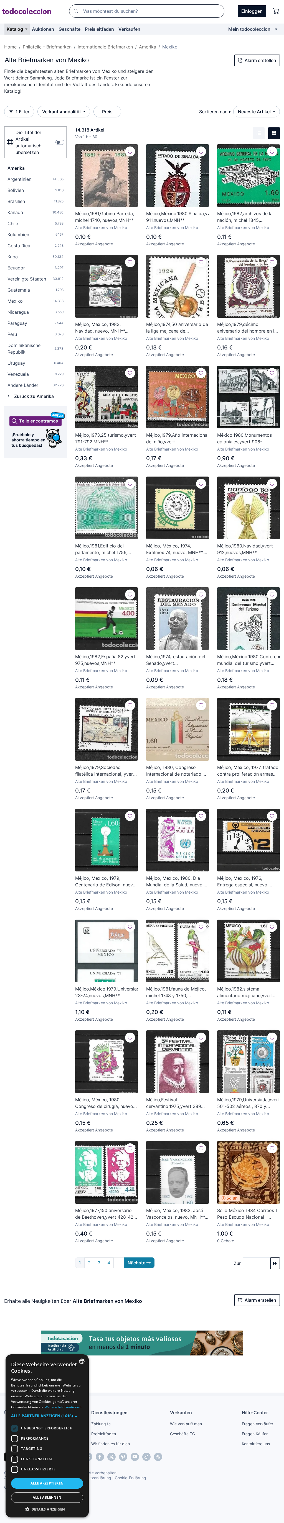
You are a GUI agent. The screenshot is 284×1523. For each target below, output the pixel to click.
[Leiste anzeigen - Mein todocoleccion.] (276, 29)
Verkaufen (129, 29)
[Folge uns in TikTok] (146, 1457)
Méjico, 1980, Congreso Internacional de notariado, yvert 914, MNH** (174, 771)
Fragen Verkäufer (257, 1423)
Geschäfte (69, 29)
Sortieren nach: (215, 111)
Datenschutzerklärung (91, 1477)
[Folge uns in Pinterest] (123, 1457)
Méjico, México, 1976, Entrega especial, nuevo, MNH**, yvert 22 (242, 881)
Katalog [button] (15, 29)
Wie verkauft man (186, 1423)
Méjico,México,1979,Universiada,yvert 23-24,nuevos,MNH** (106, 992)
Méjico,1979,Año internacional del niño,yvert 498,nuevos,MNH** (177, 438)
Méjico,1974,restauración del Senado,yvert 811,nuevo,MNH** (175, 660)
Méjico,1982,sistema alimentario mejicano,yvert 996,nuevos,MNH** (245, 992)
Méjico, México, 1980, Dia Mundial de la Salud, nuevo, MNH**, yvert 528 (175, 881)
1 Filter (22, 111)
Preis (107, 111)
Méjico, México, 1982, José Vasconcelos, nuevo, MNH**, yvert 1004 (176, 1214)
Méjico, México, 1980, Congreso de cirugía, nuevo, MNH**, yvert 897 (104, 1103)
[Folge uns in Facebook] (100, 1457)
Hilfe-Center (255, 1412)
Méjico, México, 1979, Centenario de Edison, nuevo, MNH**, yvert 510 (106, 881)
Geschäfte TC (182, 1433)
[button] (47, 1416)
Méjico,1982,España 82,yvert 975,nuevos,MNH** (105, 660)
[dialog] (47, 1435)
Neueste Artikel (255, 111)
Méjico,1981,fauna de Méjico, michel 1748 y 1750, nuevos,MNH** (176, 992)
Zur (237, 1263)
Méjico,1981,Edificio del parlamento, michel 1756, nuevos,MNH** (101, 549)
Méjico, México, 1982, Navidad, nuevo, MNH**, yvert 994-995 (100, 327)
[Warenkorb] (276, 11)
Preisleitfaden (99, 29)
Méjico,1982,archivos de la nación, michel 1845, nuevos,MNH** (245, 217)
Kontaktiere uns (256, 1443)
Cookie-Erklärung (130, 1477)
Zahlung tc (101, 1423)
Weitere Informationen (63, 1407)
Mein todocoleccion (249, 29)
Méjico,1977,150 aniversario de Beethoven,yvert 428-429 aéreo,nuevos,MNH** (105, 1214)
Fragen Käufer (255, 1433)
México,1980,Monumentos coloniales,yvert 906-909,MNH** (244, 438)
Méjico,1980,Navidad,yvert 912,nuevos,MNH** (245, 549)
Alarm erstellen (260, 60)
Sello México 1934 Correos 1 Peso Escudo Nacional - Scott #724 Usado (247, 1214)
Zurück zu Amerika (34, 396)
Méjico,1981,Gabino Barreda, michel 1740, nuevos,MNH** (104, 217)
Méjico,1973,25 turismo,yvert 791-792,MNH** (105, 438)
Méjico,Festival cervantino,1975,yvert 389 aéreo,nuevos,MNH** (173, 1103)
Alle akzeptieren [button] (47, 1483)
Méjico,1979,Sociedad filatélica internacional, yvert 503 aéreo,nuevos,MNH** (105, 771)
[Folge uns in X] (111, 1457)
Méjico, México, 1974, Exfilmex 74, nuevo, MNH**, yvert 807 (175, 549)
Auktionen (43, 29)
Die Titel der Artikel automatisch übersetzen (28, 142)
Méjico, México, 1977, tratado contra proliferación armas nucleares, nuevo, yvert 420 (247, 771)
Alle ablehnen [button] (47, 1497)
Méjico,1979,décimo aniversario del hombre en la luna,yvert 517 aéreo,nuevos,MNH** (247, 327)
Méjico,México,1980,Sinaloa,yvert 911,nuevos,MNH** (177, 217)
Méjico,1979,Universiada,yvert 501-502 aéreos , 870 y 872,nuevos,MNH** (248, 1103)
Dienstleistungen (109, 1412)
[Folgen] (130, 151)
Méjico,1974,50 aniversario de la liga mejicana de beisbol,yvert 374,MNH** (177, 327)
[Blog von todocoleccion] (158, 1457)
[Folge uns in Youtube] (135, 1457)
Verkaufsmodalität (62, 111)
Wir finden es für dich (110, 1443)
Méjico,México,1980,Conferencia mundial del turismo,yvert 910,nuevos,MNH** (248, 660)
